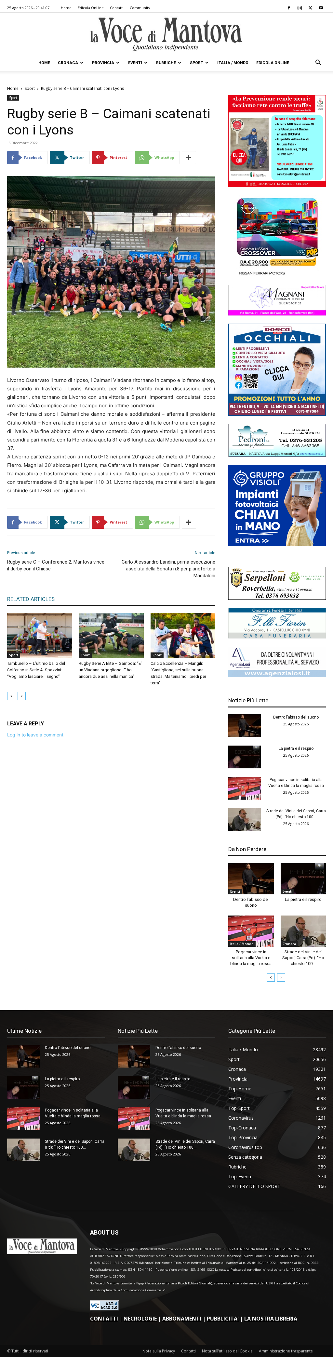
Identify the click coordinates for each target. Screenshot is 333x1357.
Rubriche (166, 63)
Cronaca (68, 63)
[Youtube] (321, 7)
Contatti (117, 7)
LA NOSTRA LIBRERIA (270, 1318)
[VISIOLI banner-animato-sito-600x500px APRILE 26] (277, 544)
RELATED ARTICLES (31, 599)
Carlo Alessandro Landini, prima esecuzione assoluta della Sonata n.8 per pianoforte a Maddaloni (168, 569)
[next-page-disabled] (22, 696)
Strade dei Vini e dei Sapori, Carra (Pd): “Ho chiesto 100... (303, 957)
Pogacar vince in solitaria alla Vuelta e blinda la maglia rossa (251, 957)
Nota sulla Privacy (158, 1351)
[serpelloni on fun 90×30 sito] (277, 598)
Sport (196, 63)
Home (66, 7)
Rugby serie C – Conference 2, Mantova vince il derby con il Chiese (55, 565)
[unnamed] (277, 675)
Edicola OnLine (91, 7)
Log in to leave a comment (35, 734)
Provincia (103, 63)
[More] (189, 157)
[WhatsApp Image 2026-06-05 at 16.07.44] (277, 275)
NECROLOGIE (140, 1318)
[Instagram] (299, 7)
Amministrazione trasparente (286, 1351)
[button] (318, 63)
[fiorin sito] (277, 637)
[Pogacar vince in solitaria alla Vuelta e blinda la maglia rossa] (244, 788)
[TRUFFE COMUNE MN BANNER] (277, 185)
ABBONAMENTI (181, 1318)
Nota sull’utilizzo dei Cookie (227, 1351)
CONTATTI (104, 1318)
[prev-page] (11, 696)
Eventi (135, 63)
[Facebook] (289, 7)
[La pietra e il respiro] (244, 757)
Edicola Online (272, 63)
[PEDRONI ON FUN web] (277, 455)
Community (140, 7)
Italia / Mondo (232, 63)
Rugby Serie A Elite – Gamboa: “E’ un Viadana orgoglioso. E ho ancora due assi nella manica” (110, 670)
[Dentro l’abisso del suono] (244, 725)
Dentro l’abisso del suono (296, 717)
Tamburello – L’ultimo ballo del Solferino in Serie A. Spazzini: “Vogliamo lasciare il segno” (36, 670)
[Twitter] (310, 7)
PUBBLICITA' (223, 1318)
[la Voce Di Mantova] (166, 34)
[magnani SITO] (277, 314)
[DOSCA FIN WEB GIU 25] (277, 414)
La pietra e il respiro (296, 748)
